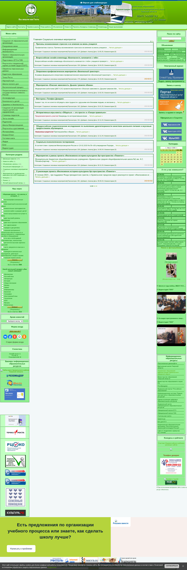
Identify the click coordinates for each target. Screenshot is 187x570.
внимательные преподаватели (14, 208)
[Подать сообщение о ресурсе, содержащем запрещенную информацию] (14, 376)
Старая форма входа (15, 342)
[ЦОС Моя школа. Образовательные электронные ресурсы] (15, 399)
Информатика (9, 289)
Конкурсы (6, 178)
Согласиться (172, 566)
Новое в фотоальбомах (171, 248)
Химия (6, 287)
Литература (8, 278)
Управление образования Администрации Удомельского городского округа (168, 372)
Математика (8, 274)
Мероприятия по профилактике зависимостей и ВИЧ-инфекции (14, 174)
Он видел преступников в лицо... (171, 318)
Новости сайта (8, 161)
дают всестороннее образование (15, 222)
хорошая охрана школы (12, 258)
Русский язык (9, 276)
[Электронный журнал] (171, 79)
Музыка (7, 303)
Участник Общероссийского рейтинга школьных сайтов (171, 444)
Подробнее (52, 567)
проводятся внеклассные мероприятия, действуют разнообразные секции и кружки (12, 253)
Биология (7, 292)
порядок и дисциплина (12, 227)
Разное (5, 180)
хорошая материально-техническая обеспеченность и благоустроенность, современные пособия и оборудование (13, 233)
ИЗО (6, 300)
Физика (6, 285)
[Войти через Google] (19, 336)
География (8, 294)
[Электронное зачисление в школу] (171, 99)
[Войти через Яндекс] (15, 337)
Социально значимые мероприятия (15, 169)
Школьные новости (9, 159)
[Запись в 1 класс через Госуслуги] (171, 110)
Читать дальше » (115, 48)
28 (174, 162)
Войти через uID (15, 331)
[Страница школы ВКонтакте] (171, 126)
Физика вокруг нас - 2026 (171, 279)
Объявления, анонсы (10, 164)
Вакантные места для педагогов (168, 51)
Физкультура (8, 305)
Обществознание (10, 283)
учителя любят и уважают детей (15, 211)
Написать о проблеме (21, 549)
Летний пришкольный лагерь (13, 183)
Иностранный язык (10, 296)
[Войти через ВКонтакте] (5, 337)
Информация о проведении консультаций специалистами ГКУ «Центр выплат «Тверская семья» (171, 58)
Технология (8, 298)
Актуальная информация (11, 166)
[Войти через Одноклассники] (24, 337)
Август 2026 (171, 148)
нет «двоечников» (10, 225)
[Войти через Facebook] (10, 337)
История (7, 281)
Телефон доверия (171, 455)
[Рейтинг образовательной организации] (171, 450)
